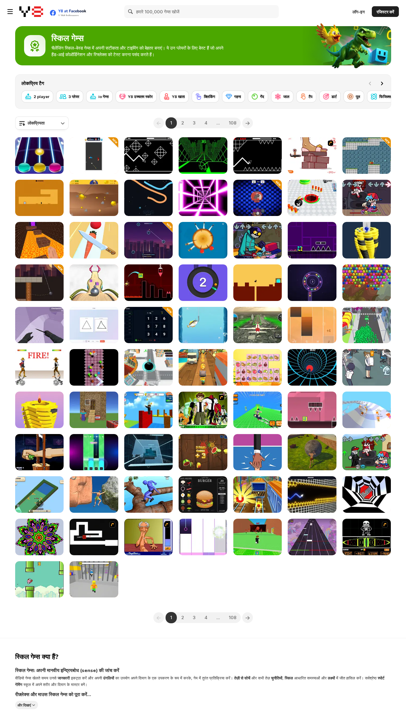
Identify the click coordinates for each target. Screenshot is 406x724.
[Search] (130, 11)
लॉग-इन (359, 11)
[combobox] (42, 123)
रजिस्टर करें (385, 11)
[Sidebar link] (10, 12)
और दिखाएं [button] (24, 705)
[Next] (382, 83)
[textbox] (41, 123)
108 (232, 123)
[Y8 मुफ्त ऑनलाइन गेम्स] (31, 11)
